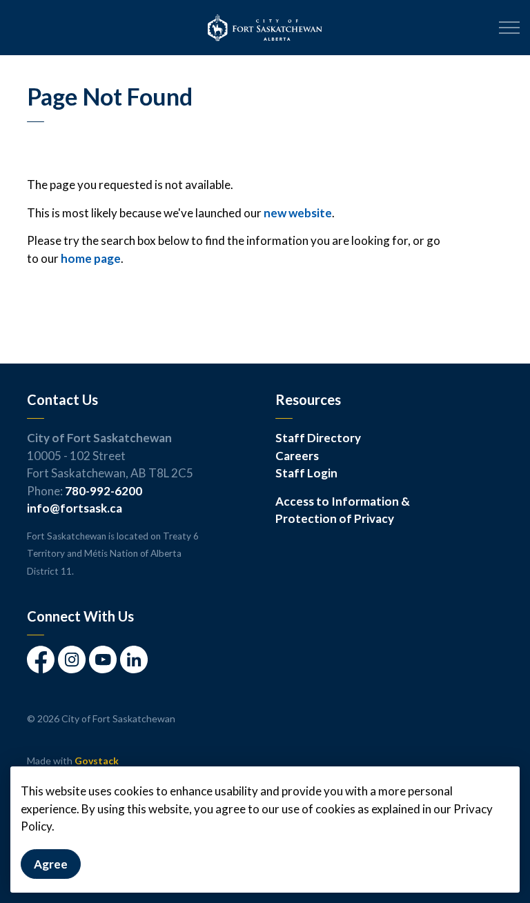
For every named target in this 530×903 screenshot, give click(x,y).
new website (298, 213)
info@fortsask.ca (74, 508)
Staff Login (306, 473)
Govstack (97, 760)
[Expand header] (509, 27)
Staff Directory (318, 437)
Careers (297, 455)
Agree (51, 864)
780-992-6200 (103, 491)
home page (91, 258)
